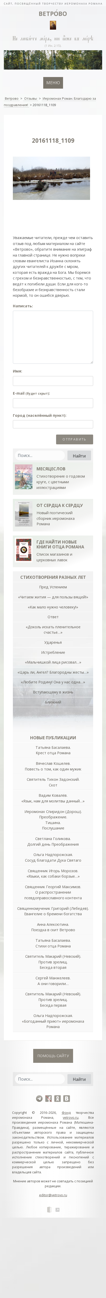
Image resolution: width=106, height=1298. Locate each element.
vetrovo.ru (70, 1117)
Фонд (66, 1112)
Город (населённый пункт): (39, 415)
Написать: (23, 305)
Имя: (17, 371)
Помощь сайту (53, 1055)
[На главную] (53, 3)
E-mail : (31, 393)
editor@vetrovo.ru (53, 1195)
